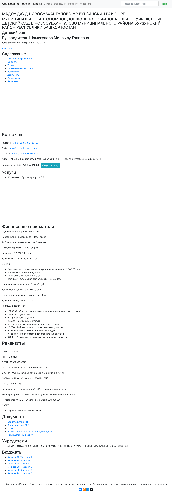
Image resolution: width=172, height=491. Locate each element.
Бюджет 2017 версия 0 (19, 457)
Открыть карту (50, 165)
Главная (37, 3)
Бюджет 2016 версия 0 (19, 463)
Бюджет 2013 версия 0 (19, 470)
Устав (10, 428)
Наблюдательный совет (20, 434)
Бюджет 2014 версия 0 (19, 466)
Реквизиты (13, 71)
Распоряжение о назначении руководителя (30, 431)
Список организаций (55, 3)
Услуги (11, 65)
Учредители (13, 78)
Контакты (12, 62)
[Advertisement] (82, 109)
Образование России (16, 3)
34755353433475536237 (26, 142)
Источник (7, 48)
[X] (91, 489)
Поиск (164, 3)
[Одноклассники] (84, 489)
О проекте (85, 3)
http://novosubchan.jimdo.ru (24, 148)
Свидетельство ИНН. (18, 422)
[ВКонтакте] (80, 489)
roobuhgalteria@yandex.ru (24, 153)
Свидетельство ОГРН (18, 425)
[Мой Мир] (87, 489)
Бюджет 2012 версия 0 (19, 473)
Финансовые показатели (20, 68)
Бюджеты (12, 81)
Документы (13, 74)
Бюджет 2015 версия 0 (19, 460)
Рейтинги (73, 3)
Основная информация (19, 58)
